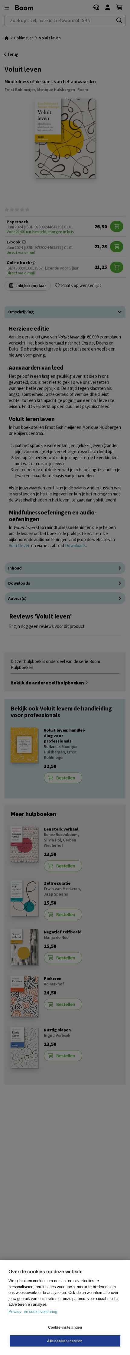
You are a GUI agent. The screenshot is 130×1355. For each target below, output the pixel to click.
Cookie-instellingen (65, 1327)
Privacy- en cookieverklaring (32, 1311)
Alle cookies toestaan (65, 1341)
